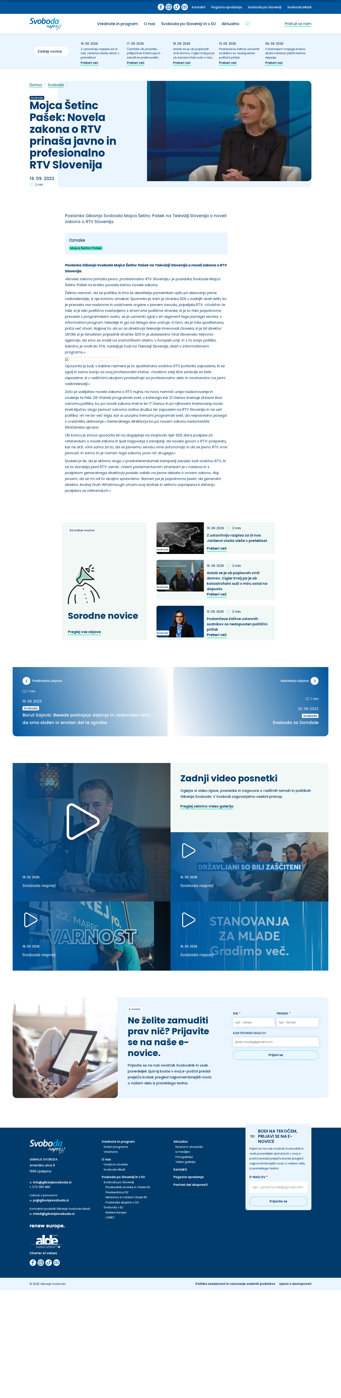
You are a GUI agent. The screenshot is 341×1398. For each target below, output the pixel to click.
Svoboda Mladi (299, 7)
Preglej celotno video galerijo (206, 806)
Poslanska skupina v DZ (122, 1202)
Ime (237, 1013)
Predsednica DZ (117, 1192)
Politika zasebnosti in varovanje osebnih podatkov (235, 1284)
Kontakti (198, 7)
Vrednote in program (117, 24)
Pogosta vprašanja (226, 7)
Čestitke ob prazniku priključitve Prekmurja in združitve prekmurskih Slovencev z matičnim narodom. (143, 57)
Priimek (284, 1013)
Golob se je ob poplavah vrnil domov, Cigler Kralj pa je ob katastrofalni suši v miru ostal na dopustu (194, 55)
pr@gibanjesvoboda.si (51, 1200)
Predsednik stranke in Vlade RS (128, 1187)
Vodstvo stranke (116, 1164)
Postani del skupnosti (190, 1185)
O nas (149, 24)
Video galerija (185, 1162)
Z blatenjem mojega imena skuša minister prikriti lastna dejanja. (285, 53)
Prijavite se (278, 1201)
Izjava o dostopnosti (295, 1284)
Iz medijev (182, 1152)
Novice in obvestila (189, 1147)
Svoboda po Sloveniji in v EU (188, 24)
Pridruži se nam (298, 23)
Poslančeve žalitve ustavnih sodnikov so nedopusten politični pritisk (239, 53)
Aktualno (230, 24)
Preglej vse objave (84, 631)
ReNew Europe (116, 1212)
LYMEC (110, 1217)
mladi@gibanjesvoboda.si (54, 1214)
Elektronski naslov (249, 1033)
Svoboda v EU (113, 1207)
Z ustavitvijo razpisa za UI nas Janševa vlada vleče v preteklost (100, 53)
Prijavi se (276, 1055)
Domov (36, 84)
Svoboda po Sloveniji (264, 7)
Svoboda (56, 84)
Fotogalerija (184, 1157)
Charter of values (43, 1253)
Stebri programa (116, 1147)
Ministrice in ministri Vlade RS (126, 1197)
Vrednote (111, 1152)
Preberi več (89, 63)
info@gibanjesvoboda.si (52, 1182)
